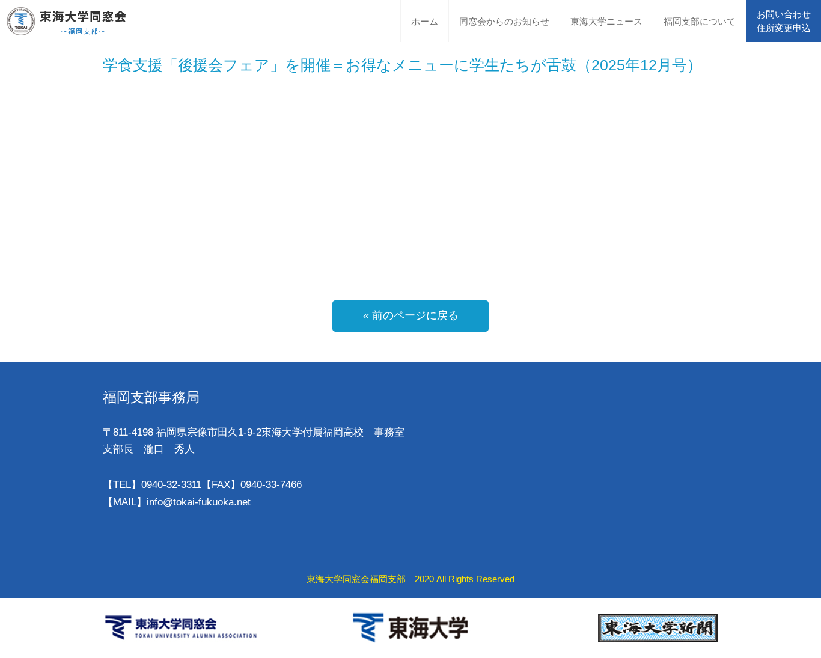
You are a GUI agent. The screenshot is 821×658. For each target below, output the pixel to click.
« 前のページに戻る (411, 315)
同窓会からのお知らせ (504, 21)
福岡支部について (700, 21)
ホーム (424, 21)
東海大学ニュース (606, 21)
